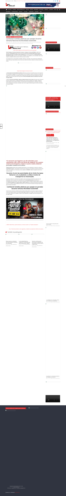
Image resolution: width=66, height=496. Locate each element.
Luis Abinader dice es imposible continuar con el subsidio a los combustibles (28, 0)
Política (27, 9)
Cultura (25, 11)
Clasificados (31, 11)
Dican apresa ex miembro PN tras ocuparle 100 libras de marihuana (11, 242)
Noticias (9, 9)
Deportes (46, 9)
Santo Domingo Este (21, 9)
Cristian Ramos (17, 492)
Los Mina (14, 9)
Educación (41, 9)
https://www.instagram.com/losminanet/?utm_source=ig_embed (24, 50)
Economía (51, 9)
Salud (55, 9)
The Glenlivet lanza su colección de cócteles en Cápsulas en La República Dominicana (52, 139)
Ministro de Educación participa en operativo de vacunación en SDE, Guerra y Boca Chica (37, 243)
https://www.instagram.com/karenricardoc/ (25, 70)
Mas (41, 11)
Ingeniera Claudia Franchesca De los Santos (33, 42)
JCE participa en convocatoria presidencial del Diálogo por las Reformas (52, 377)
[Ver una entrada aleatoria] (59, 10)
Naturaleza (8, 11)
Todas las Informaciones (50, 135)
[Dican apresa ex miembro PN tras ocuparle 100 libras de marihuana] (11, 234)
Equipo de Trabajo (16, 42)
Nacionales (36, 9)
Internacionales (15, 11)
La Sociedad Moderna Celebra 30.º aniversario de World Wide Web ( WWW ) (24, 242)
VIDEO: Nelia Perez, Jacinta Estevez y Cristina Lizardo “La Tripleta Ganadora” (21, 224)
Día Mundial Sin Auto (23, 42)
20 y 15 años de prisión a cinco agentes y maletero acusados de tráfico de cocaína (26, 229)
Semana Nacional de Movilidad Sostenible (27, 43)
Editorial (36, 11)
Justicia (31, 9)
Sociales (20, 11)
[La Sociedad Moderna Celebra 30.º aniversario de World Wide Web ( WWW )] (25, 234)
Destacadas (48, 134)
